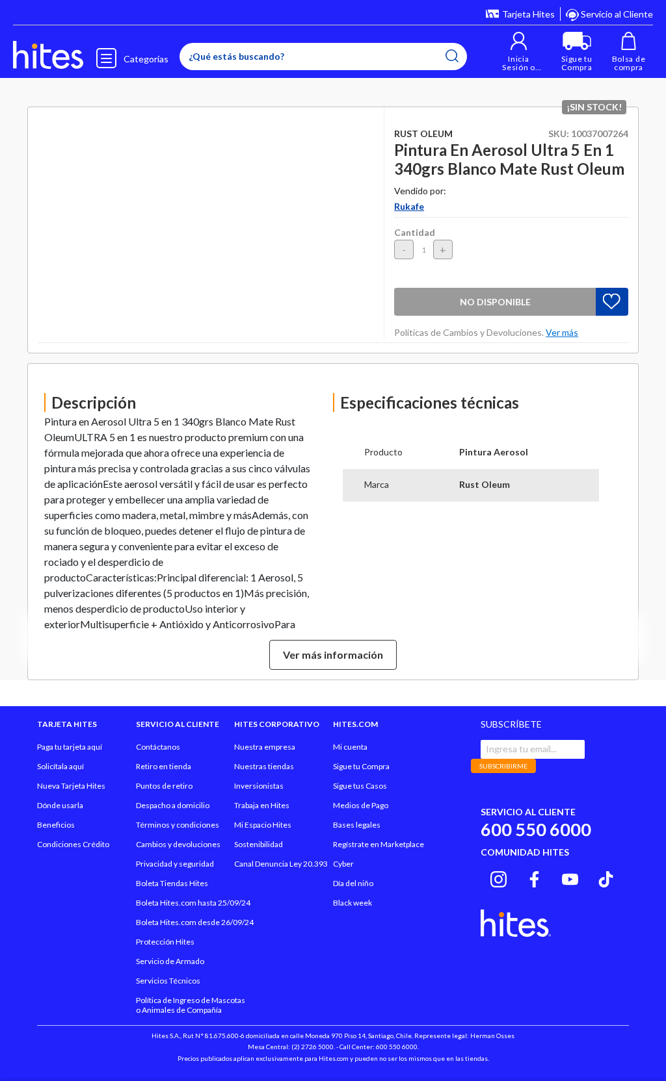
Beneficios (56, 825)
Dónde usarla (60, 805)
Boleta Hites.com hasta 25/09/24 (193, 903)
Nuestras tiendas (264, 766)
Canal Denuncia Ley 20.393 (281, 864)
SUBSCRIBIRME (503, 766)
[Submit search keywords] (452, 55)
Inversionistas (259, 786)
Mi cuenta (350, 747)
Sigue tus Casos (360, 786)
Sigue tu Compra (361, 766)
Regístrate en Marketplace (378, 844)
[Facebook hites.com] (534, 878)
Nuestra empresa (264, 747)
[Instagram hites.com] (498, 878)
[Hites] (48, 55)
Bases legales (356, 825)
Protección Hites (165, 942)
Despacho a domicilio (172, 805)
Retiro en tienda (163, 766)
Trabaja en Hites (261, 805)
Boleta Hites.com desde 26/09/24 (195, 922)
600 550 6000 (536, 829)
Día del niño (353, 883)
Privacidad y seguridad (175, 864)
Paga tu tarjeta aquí (69, 747)
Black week (352, 903)
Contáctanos (158, 747)
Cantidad (414, 232)
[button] (518, 51)
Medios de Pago (360, 805)
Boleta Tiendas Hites (172, 883)
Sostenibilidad (258, 844)
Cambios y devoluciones (178, 844)
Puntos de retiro (164, 786)
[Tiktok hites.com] (606, 878)
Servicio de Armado (170, 961)
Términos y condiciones (177, 825)
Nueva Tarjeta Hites (71, 786)
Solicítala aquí (60, 766)
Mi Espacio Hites (262, 825)
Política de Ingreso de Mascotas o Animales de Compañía (190, 1005)
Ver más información (333, 654)
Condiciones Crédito (73, 844)
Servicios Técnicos (168, 981)
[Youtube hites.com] (570, 878)
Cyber (343, 864)
